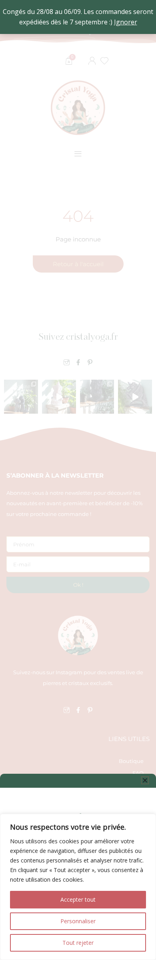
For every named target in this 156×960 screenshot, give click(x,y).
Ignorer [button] (125, 22)
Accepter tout (78, 899)
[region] (78, 887)
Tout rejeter (78, 942)
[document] (78, 480)
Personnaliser (78, 921)
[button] (145, 780)
